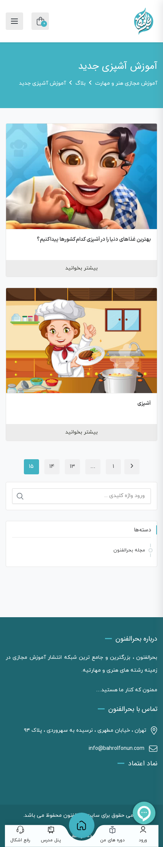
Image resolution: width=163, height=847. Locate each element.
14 (51, 466)
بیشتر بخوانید (81, 268)
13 (72, 466)
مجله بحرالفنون (129, 550)
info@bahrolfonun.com (116, 748)
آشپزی (144, 403)
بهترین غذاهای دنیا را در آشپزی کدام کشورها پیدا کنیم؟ (94, 239)
